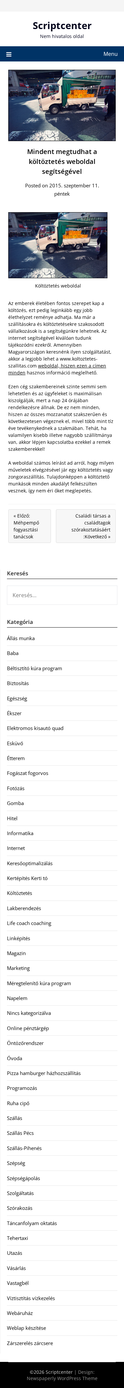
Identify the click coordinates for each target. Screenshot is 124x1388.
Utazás (14, 1253)
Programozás (22, 1088)
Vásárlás (16, 1268)
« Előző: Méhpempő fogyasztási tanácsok (26, 526)
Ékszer (14, 713)
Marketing (18, 968)
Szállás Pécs (20, 1133)
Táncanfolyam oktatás (32, 1223)
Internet (16, 848)
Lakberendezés (24, 908)
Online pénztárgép (28, 1028)
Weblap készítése (26, 1328)
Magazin (16, 953)
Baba (13, 653)
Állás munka (21, 638)
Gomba (15, 803)
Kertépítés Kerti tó (27, 878)
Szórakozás (19, 1208)
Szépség (16, 1163)
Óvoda (14, 1058)
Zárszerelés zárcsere (30, 1343)
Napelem (17, 998)
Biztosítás (18, 683)
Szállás (14, 1118)
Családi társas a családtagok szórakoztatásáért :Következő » (90, 526)
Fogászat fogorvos (27, 773)
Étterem (16, 758)
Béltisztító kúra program (34, 668)
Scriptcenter (62, 25)
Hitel (12, 818)
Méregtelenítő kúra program (39, 983)
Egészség (17, 698)
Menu (110, 54)
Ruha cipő (18, 1103)
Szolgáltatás (20, 1193)
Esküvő (15, 743)
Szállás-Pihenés (24, 1148)
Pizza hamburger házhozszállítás (44, 1073)
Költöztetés (19, 893)
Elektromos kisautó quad (35, 728)
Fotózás (15, 788)
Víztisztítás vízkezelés (31, 1298)
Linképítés (18, 938)
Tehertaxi (17, 1238)
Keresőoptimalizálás (30, 863)
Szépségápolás (23, 1178)
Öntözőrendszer (25, 1043)
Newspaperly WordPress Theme (62, 1378)
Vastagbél (18, 1283)
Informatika (20, 833)
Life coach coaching (29, 923)
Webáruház (20, 1313)
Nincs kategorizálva (29, 1013)
